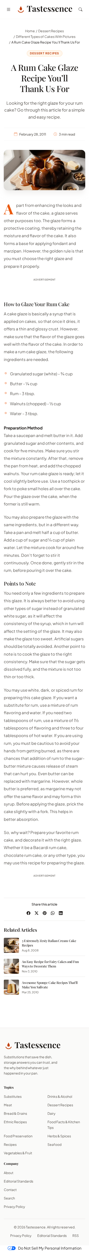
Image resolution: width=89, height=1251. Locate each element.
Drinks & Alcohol (59, 1096)
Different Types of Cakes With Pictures (45, 36)
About (8, 1173)
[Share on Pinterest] (44, 913)
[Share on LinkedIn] (61, 913)
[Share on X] (36, 913)
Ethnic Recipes (15, 1122)
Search (9, 1198)
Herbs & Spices (59, 1136)
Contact (10, 1189)
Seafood (54, 1144)
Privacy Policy (14, 1206)
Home (30, 31)
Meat (8, 1105)
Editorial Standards (18, 1181)
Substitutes (13, 1096)
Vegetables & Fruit (18, 1153)
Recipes (10, 1144)
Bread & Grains (15, 1113)
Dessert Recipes (51, 31)
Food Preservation (18, 1136)
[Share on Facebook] (28, 913)
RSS (75, 1235)
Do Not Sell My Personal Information (49, 1248)
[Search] (80, 9)
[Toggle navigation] (8, 9)
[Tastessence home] (44, 9)
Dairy (51, 1113)
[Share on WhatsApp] (52, 913)
